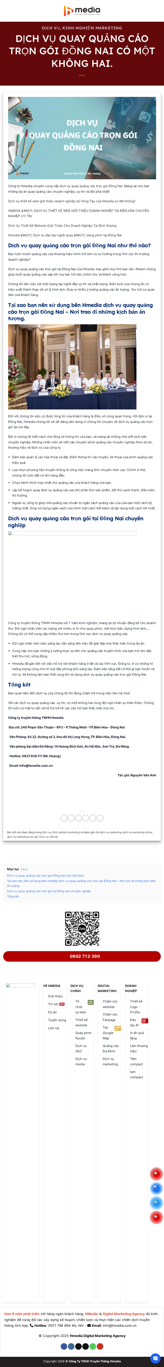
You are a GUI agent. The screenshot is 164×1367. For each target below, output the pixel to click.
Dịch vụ (51, 27)
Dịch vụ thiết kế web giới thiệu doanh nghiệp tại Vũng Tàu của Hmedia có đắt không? (72, 201)
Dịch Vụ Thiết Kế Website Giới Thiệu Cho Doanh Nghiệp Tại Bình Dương (62, 226)
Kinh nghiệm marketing (92, 27)
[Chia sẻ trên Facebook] (71, 818)
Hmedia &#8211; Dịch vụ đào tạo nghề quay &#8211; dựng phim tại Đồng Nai (65, 235)
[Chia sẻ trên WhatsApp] (64, 818)
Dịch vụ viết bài (48, 836)
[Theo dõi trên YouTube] (100, 1346)
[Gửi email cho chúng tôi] (85, 1346)
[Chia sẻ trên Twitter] (78, 818)
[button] (5, 11)
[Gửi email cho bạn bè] (85, 818)
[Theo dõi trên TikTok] (78, 1346)
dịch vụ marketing (111, 832)
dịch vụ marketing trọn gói (22, 836)
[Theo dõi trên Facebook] (64, 1346)
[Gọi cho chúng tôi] (92, 1346)
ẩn (24, 869)
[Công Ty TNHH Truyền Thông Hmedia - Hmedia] (82, 10)
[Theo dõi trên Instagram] (71, 1346)
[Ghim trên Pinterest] (92, 818)
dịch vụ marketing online (137, 832)
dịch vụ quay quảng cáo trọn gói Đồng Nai (91, 186)
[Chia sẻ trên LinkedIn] (100, 818)
